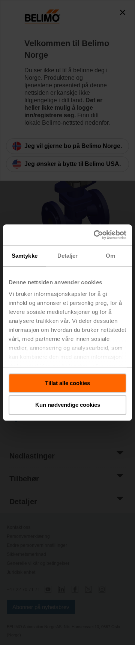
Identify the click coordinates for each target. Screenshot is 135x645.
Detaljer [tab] (67, 255)
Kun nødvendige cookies (67, 405)
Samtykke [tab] (25, 255)
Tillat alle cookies (67, 383)
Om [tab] (110, 255)
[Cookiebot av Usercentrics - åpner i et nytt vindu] (95, 235)
